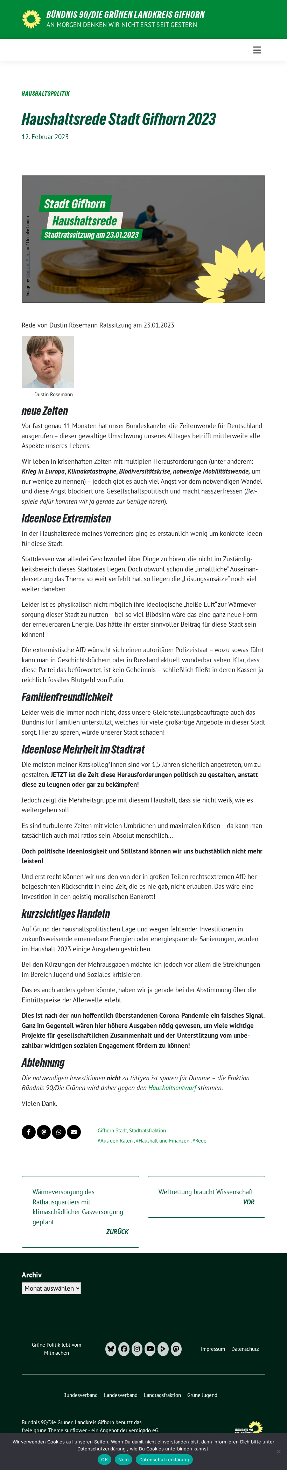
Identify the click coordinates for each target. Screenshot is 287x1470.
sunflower (76, 1430)
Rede (200, 1140)
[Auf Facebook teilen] (29, 1132)
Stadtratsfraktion (147, 1130)
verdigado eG (143, 1430)
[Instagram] (137, 1349)
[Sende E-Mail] (74, 1132)
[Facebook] (123, 1349)
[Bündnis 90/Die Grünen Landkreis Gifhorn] (31, 18)
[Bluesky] (110, 1349)
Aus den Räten (116, 1140)
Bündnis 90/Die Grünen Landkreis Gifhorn (126, 14)
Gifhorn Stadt (112, 1130)
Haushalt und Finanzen (164, 1140)
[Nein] (278, 1451)
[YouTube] (150, 1349)
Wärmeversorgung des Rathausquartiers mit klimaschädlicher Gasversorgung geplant (80, 1212)
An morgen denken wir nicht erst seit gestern (122, 25)
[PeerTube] (163, 1349)
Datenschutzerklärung (164, 1459)
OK (104, 1459)
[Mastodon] (176, 1349)
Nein (123, 1459)
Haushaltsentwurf (172, 1087)
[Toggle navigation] (257, 50)
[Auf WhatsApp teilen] (59, 1132)
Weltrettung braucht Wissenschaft (206, 1197)
